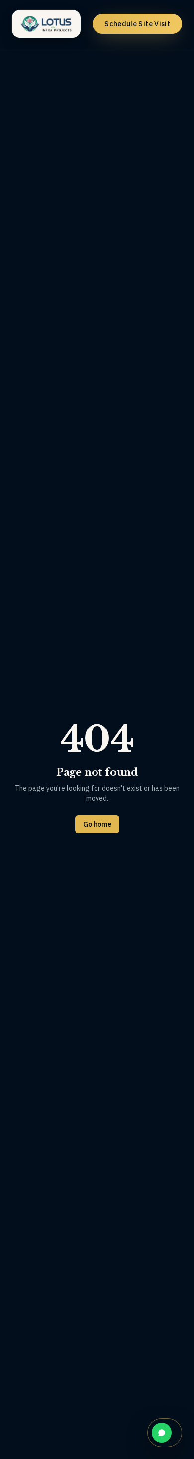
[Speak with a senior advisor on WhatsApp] (164, 1432)
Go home (97, 824)
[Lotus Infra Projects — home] (46, 24)
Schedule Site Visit (137, 23)
